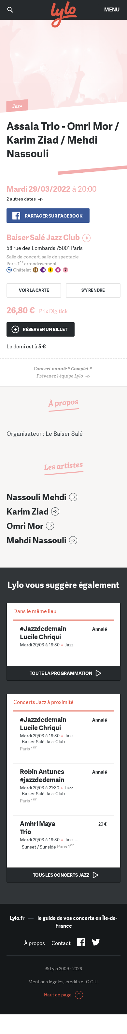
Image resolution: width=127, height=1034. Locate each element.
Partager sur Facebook (53, 216)
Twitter (96, 943)
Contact (61, 943)
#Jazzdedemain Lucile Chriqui (43, 632)
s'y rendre (93, 290)
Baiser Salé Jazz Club (43, 237)
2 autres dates (21, 199)
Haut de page (58, 995)
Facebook (81, 943)
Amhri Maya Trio (37, 827)
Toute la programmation (61, 673)
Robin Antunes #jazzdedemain (42, 775)
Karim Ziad (28, 511)
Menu (112, 9)
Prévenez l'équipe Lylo (63, 372)
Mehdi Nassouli (36, 540)
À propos (34, 943)
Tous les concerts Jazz (61, 875)
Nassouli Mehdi (36, 497)
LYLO (63, 14)
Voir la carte (34, 290)
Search (14, 9)
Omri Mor (25, 526)
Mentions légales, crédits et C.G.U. (63, 982)
